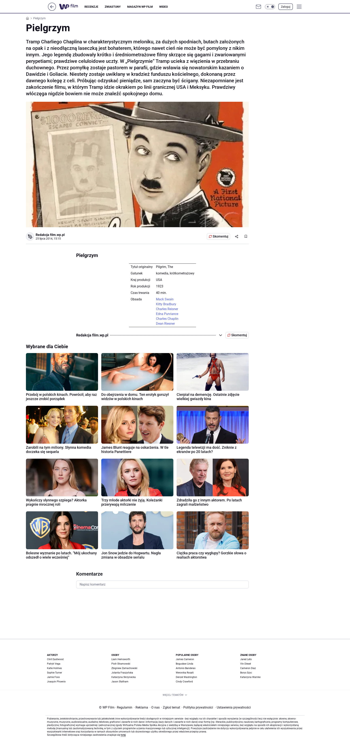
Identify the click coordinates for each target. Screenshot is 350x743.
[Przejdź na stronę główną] (52, 10)
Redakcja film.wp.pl (50, 235)
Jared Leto (246, 659)
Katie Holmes (54, 668)
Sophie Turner (54, 672)
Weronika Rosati (185, 672)
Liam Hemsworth (120, 659)
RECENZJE (91, 6)
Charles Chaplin (167, 319)
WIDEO (163, 6)
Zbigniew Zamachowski (124, 668)
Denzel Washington (186, 677)
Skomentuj (220, 236)
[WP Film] (71, 6)
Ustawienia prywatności (233, 707)
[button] (270, 6)
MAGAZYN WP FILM (140, 6)
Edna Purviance (167, 314)
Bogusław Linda (184, 663)
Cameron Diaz (248, 668)
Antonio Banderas (185, 668)
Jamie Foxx (53, 677)
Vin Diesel (245, 663)
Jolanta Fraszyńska (122, 672)
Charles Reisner (167, 309)
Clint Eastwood (55, 659)
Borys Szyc (246, 672)
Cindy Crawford (184, 681)
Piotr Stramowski (120, 663)
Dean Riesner (165, 323)
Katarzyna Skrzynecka (123, 677)
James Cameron (185, 659)
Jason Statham (119, 681)
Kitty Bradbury (166, 304)
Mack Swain (165, 299)
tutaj (123, 734)
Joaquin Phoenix (56, 681)
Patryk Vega (53, 663)
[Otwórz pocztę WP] (258, 6)
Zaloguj (285, 6)
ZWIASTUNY (113, 6)
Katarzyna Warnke (250, 677)
